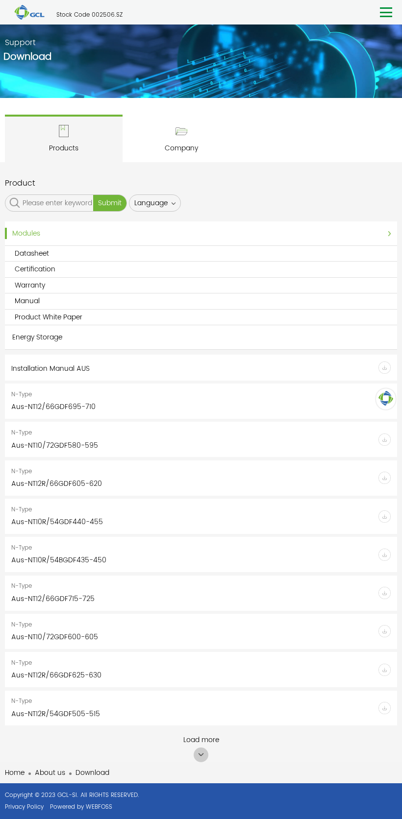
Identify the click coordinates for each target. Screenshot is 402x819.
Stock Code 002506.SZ (89, 15)
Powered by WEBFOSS (81, 807)
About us (50, 772)
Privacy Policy (24, 807)
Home (15, 772)
